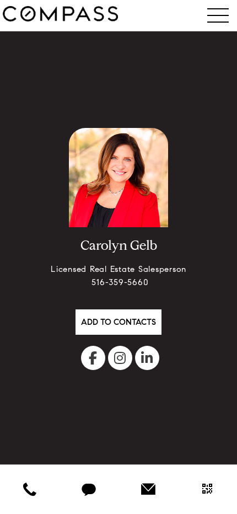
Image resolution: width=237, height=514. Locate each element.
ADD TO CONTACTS (118, 323)
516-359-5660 (119, 283)
